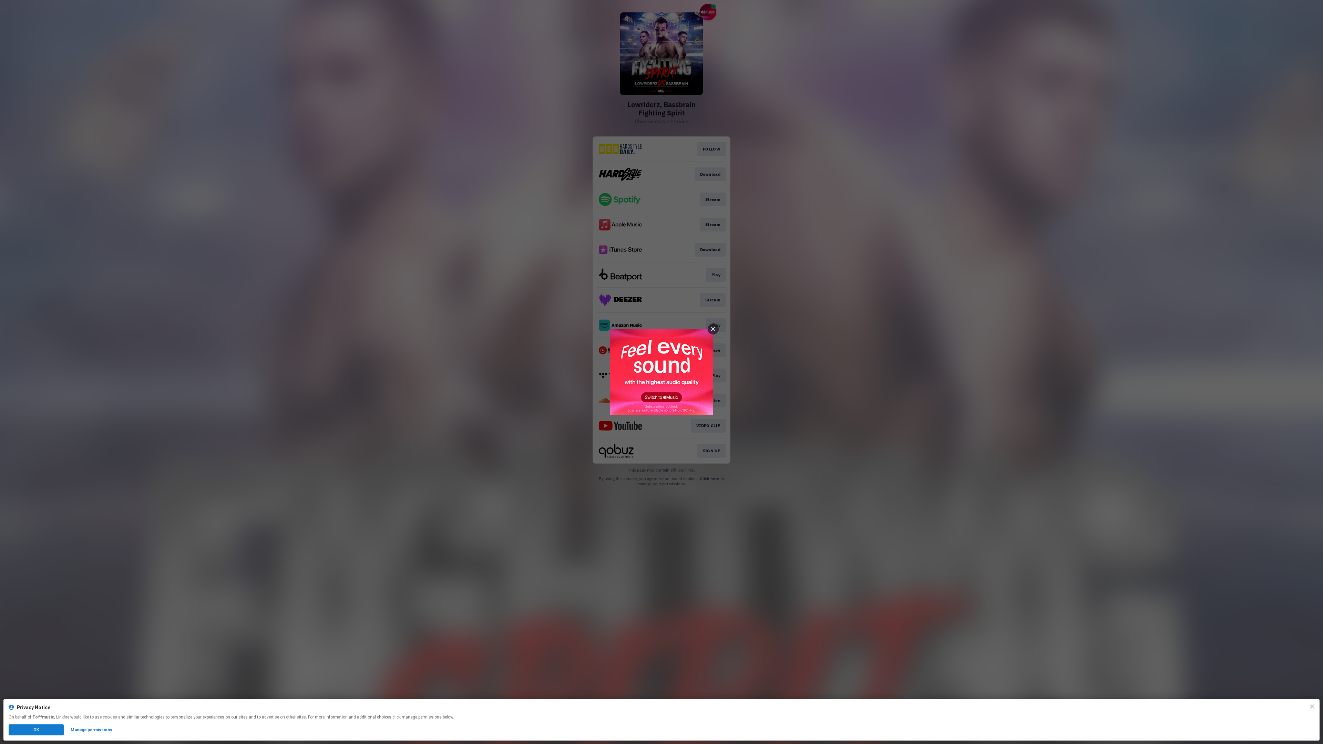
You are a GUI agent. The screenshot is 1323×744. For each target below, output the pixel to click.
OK (36, 729)
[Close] (1312, 706)
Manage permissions (91, 729)
